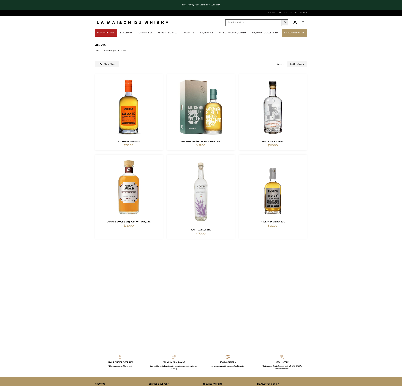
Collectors (188, 33)
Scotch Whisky (145, 33)
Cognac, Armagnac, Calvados (233, 33)
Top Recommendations (294, 33)
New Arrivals (126, 33)
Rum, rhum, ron (207, 33)
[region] (201, 5)
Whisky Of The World (167, 33)
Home (97, 51)
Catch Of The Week (105, 33)
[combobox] (297, 64)
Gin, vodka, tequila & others (265, 33)
